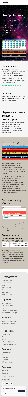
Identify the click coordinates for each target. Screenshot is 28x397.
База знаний (6, 334)
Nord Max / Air (7, 295)
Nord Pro (5, 290)
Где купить (5, 371)
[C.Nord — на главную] (5, 2)
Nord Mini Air (6, 287)
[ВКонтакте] (3, 383)
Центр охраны (6, 303)
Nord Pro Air (6, 292)
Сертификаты (6, 352)
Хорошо (21, 391)
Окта (3, 285)
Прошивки (5, 337)
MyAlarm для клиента (9, 310)
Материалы (5, 355)
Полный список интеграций (11, 85)
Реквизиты (5, 360)
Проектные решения (9, 321)
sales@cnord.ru (7, 380)
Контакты (5, 373)
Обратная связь (7, 362)
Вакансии (5, 357)
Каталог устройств (8, 280)
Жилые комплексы (8, 323)
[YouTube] (7, 383)
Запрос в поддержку (9, 344)
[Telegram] (11, 383)
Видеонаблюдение (8, 308)
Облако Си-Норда (8, 305)
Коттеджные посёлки (9, 326)
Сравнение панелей (8, 283)
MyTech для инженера (9, 313)
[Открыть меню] (24, 2)
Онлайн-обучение (8, 342)
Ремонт (4, 339)
